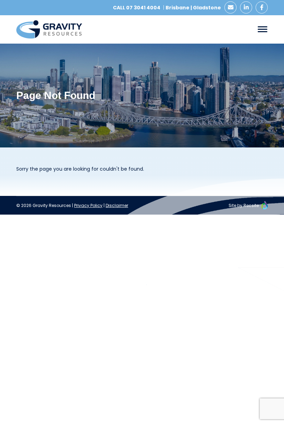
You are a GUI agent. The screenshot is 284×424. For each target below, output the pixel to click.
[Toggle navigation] (262, 29)
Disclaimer (117, 205)
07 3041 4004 (143, 7)
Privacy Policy (88, 205)
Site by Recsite (244, 205)
